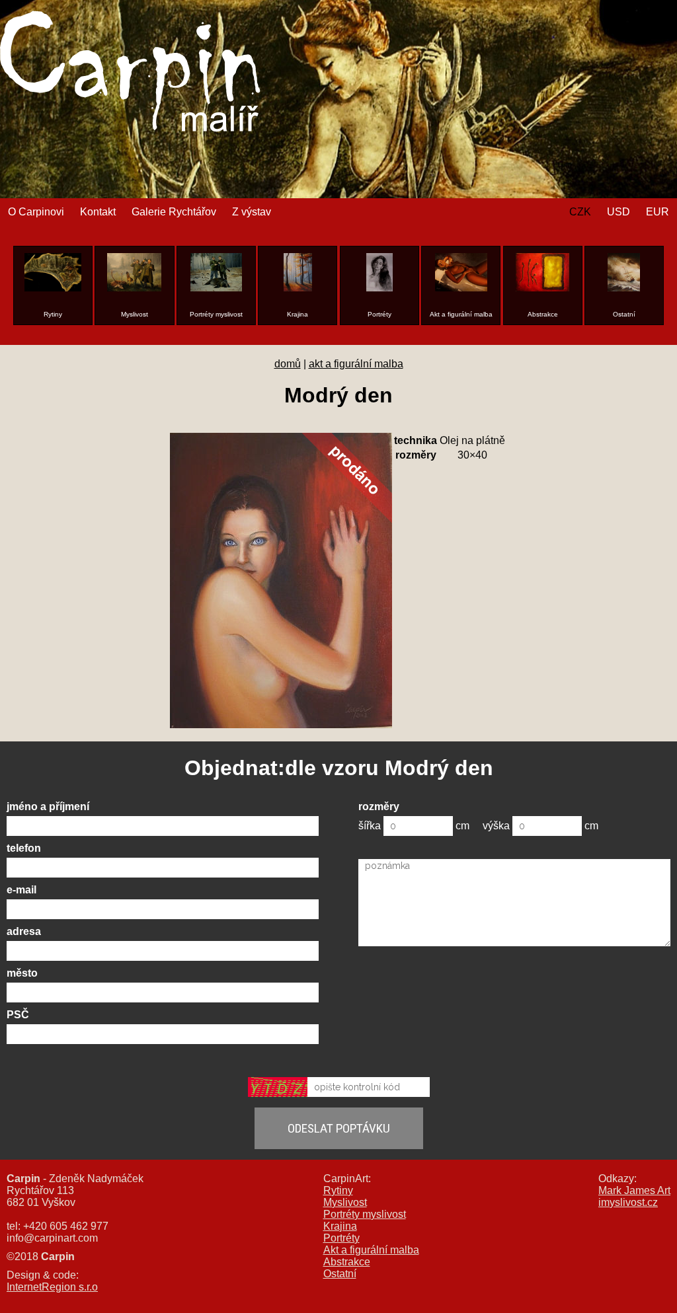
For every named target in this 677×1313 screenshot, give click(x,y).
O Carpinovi (36, 211)
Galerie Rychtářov (174, 211)
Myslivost (345, 1202)
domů (287, 363)
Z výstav (251, 211)
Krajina (340, 1226)
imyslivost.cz (628, 1202)
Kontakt (98, 211)
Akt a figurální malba (371, 1250)
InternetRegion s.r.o (52, 1287)
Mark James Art (634, 1190)
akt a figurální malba (356, 363)
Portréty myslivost (364, 1214)
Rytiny (338, 1190)
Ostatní (339, 1273)
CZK (580, 211)
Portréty (341, 1238)
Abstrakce (346, 1261)
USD (618, 211)
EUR (657, 211)
